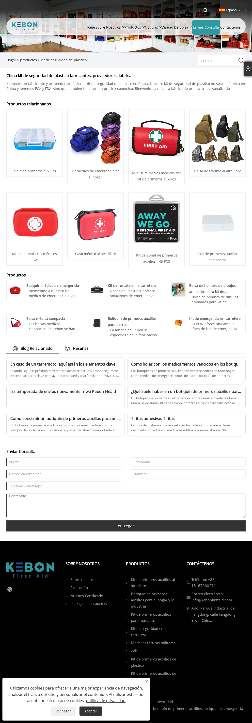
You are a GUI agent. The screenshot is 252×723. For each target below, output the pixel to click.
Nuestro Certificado (86, 595)
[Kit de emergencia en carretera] (178, 322)
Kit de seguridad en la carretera (149, 631)
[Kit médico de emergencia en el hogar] (95, 137)
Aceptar (90, 711)
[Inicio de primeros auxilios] (34, 137)
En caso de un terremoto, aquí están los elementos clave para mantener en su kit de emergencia (65, 364)
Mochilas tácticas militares (153, 642)
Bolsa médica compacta (45, 318)
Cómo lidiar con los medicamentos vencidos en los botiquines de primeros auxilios (186, 364)
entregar (126, 526)
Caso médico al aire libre (95, 253)
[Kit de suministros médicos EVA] (34, 220)
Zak (134, 650)
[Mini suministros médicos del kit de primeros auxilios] (156, 138)
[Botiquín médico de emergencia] (15, 289)
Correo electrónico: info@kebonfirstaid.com (211, 596)
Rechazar (63, 711)
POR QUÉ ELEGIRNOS (88, 603)
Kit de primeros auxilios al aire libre (153, 582)
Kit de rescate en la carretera (132, 285)
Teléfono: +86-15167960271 (203, 582)
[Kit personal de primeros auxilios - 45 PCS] (156, 220)
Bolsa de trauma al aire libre (217, 171)
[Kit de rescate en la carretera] (97, 289)
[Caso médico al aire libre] (95, 220)
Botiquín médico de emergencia (52, 285)
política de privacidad (155, 701)
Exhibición (79, 587)
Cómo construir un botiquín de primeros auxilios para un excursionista (65, 418)
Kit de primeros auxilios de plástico (153, 662)
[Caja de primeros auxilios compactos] (217, 220)
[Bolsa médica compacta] (15, 322)
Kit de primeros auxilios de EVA (153, 676)
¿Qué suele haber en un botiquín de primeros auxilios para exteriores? (186, 391)
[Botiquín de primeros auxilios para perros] (97, 322)
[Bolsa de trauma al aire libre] (217, 137)
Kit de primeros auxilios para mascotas (151, 617)
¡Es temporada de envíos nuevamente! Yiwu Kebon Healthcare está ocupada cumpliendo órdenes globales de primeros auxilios (65, 391)
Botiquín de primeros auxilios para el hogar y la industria (152, 600)
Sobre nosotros (83, 579)
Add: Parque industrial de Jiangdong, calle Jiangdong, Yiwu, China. (213, 614)
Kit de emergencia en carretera (215, 318)
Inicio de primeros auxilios (34, 171)
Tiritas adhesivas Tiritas (153, 418)
